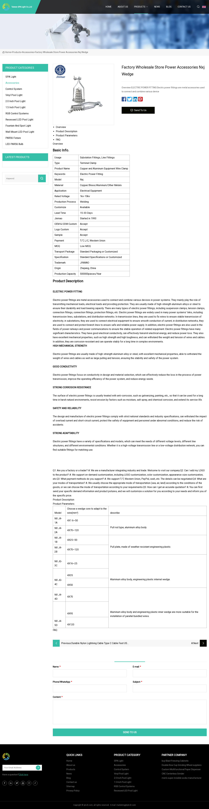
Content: (58, 697)
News (157, 7)
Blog (169, 7)
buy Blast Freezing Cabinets (175, 761)
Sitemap (70, 786)
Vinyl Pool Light (14, 95)
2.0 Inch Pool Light (15, 101)
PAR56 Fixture (13, 137)
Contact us (184, 7)
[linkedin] (10, 783)
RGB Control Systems (17, 113)
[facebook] (4, 783)
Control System (14, 89)
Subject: (137, 682)
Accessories (28, 52)
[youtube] (23, 783)
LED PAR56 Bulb (14, 144)
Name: (57, 666)
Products (139, 7)
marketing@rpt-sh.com (126, 805)
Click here (23, 774)
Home (109, 7)
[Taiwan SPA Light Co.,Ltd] (17, 756)
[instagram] (29, 783)
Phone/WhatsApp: (62, 682)
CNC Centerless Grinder (173, 773)
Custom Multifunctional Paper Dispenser (181, 769)
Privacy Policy (73, 790)
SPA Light (11, 76)
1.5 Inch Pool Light (15, 107)
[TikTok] (35, 783)
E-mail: (137, 666)
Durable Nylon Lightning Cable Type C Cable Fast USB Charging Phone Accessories (100, 643)
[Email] (38, 767)
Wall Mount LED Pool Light (20, 131)
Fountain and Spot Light (18, 125)
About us (123, 7)
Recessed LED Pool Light (19, 119)
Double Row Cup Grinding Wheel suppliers (182, 765)
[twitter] (17, 783)
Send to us (140, 110)
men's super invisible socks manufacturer (182, 778)
